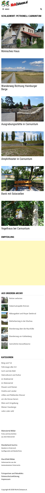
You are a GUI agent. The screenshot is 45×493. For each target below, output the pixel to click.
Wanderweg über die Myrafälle (21, 328)
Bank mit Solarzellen (12, 193)
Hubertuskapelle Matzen (19, 306)
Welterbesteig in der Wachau (20, 321)
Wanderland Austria (9, 445)
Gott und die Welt (8, 371)
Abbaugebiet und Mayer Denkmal (22, 313)
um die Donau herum (9, 399)
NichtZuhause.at (21, 489)
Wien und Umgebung (9, 403)
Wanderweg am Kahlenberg (20, 336)
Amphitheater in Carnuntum (16, 159)
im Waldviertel (7, 379)
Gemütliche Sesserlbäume (19, 344)
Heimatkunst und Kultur (11, 375)
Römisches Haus (10, 51)
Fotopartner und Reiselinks (12, 473)
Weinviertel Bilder (8, 430)
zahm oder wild (7, 411)
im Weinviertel (7, 383)
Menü (7, 9)
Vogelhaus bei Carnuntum (15, 228)
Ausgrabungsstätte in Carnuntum (19, 124)
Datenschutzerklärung (10, 476)
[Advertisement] (22, 263)
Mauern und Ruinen (9, 387)
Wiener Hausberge (8, 407)
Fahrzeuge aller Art (9, 367)
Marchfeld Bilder (8, 459)
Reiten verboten (15, 298)
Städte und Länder (8, 391)
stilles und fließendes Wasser (13, 395)
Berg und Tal (6, 363)
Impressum (5, 479)
